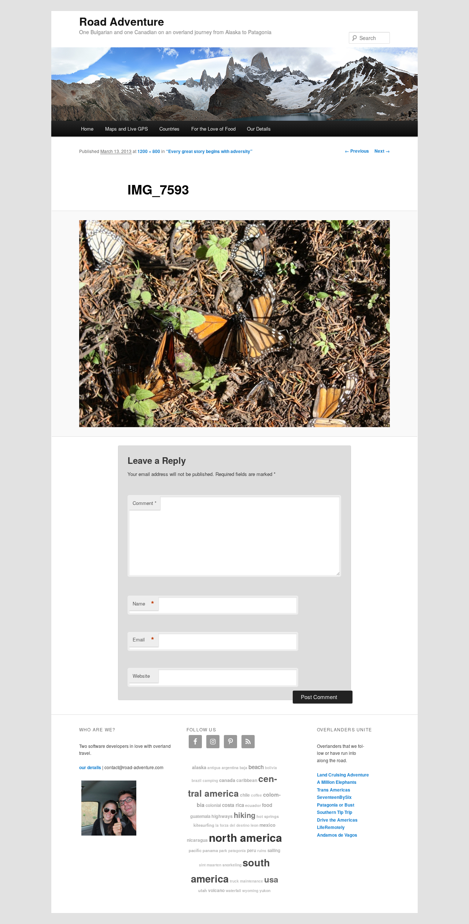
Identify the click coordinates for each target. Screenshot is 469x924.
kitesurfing (203, 825)
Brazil (197, 780)
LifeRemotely (331, 827)
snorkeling (231, 864)
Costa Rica (233, 804)
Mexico (267, 825)
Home (87, 128)
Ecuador (253, 805)
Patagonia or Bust (335, 804)
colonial (213, 805)
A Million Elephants (337, 782)
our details (90, 767)
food (267, 804)
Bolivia (271, 767)
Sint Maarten (210, 864)
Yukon (264, 890)
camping (210, 780)
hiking (244, 815)
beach (256, 767)
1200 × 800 (148, 151)
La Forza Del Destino (232, 825)
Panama (210, 850)
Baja (243, 767)
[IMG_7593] (234, 324)
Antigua (214, 767)
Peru (251, 850)
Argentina (230, 767)
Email (143, 639)
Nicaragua (197, 840)
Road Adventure (121, 21)
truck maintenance (246, 881)
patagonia (237, 850)
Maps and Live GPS (126, 128)
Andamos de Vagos (337, 835)
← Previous (357, 151)
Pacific (195, 850)
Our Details (259, 128)
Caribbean (246, 780)
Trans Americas (333, 789)
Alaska (199, 767)
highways (222, 816)
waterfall (233, 890)
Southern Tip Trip (334, 812)
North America (245, 837)
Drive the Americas (337, 819)
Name (143, 604)
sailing (273, 850)
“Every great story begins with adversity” (209, 151)
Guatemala (200, 816)
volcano (216, 890)
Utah (202, 890)
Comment (144, 502)
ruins (261, 850)
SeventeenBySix (334, 797)
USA (271, 879)
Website (141, 675)
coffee (256, 795)
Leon (254, 825)
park (223, 850)
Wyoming (250, 890)
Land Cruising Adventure (343, 774)
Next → (382, 151)
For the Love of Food (213, 128)
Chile (245, 795)
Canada (227, 780)
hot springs (267, 816)
